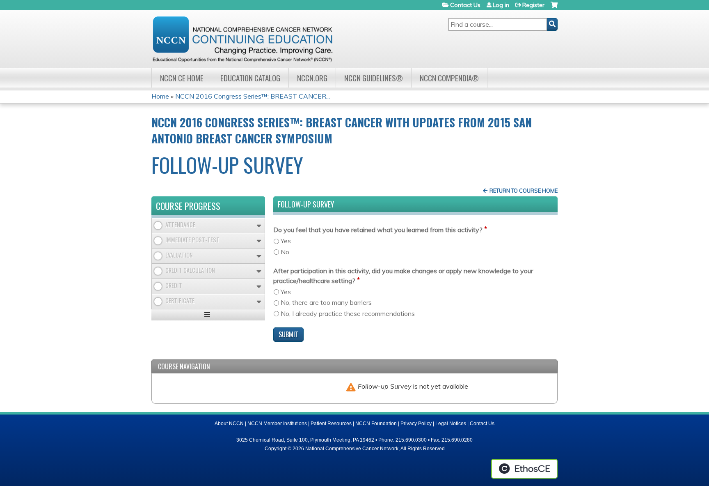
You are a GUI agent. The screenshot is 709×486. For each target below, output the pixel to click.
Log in (501, 5)
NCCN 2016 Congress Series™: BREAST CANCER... (252, 96)
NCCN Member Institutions (277, 423)
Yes (286, 241)
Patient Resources (331, 423)
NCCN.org (312, 78)
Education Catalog (250, 78)
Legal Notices (450, 423)
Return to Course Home (523, 190)
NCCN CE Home (182, 78)
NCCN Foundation (376, 423)
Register (533, 5)
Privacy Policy (416, 423)
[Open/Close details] (258, 226)
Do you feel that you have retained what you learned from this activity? (378, 230)
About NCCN (229, 423)
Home (160, 96)
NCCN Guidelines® (373, 78)
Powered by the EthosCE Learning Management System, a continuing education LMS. (524, 469)
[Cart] (554, 8)
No (285, 252)
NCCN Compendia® (449, 78)
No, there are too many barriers (326, 302)
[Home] (242, 39)
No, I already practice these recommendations (348, 313)
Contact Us (465, 5)
